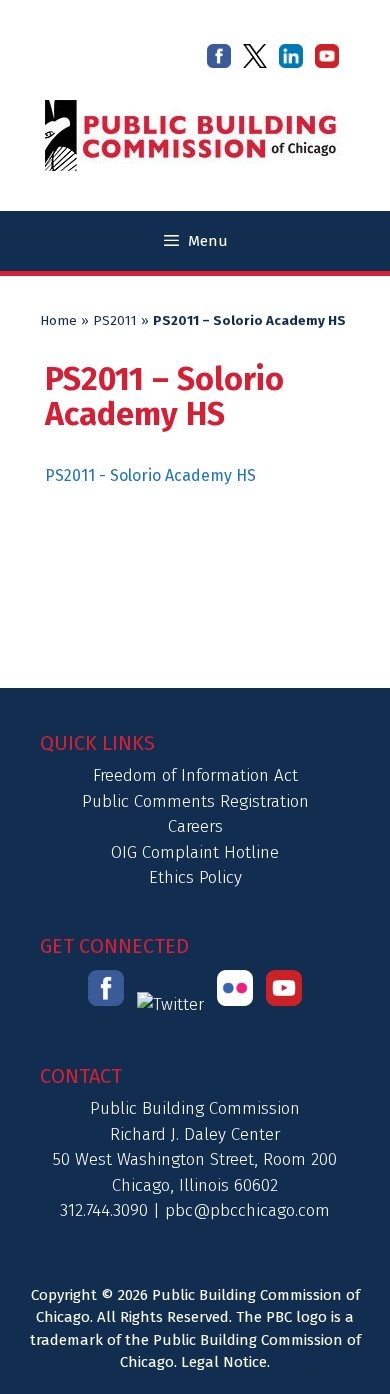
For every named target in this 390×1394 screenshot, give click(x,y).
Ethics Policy (195, 877)
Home (58, 321)
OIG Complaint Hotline (195, 852)
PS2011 (115, 321)
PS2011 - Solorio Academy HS (150, 475)
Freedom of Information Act (195, 775)
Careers (195, 826)
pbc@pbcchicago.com (247, 1210)
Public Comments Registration (195, 801)
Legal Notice (224, 1362)
